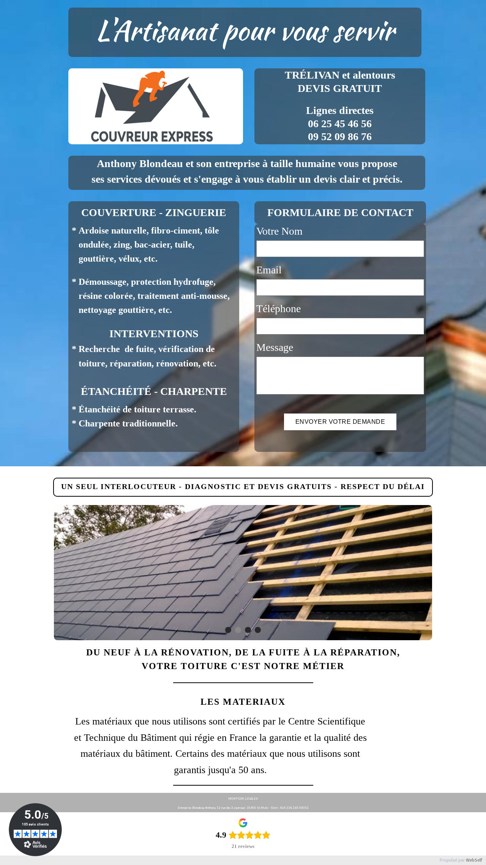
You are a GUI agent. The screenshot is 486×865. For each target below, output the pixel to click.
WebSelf (474, 860)
